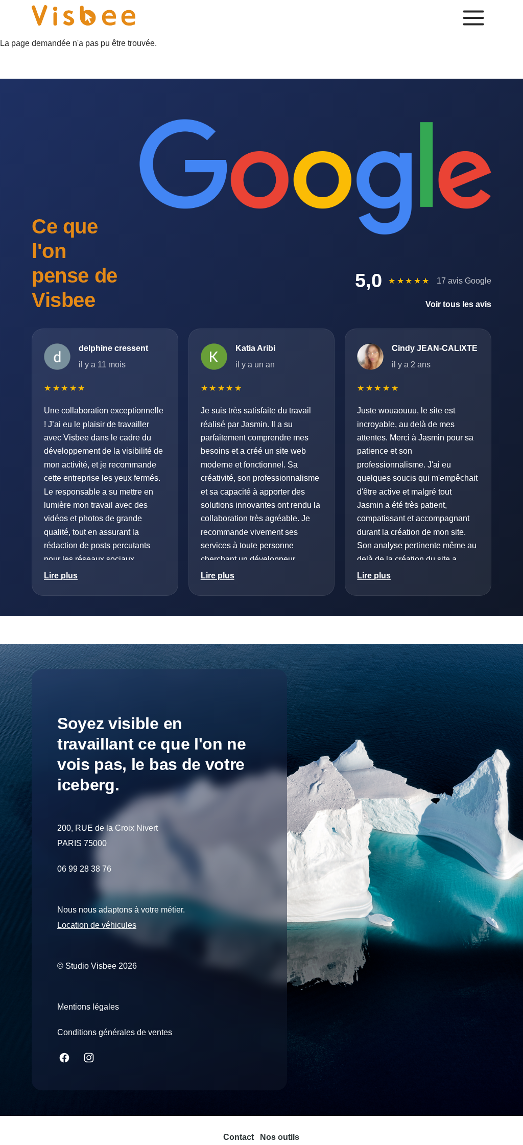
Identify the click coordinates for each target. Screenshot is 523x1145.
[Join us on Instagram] (89, 1057)
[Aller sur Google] (315, 177)
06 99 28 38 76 (84, 868)
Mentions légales (88, 1006)
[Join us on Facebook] (64, 1057)
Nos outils (279, 1137)
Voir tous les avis (458, 304)
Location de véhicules (96, 925)
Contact (238, 1137)
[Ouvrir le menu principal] (473, 18)
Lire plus (61, 575)
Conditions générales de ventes (114, 1032)
